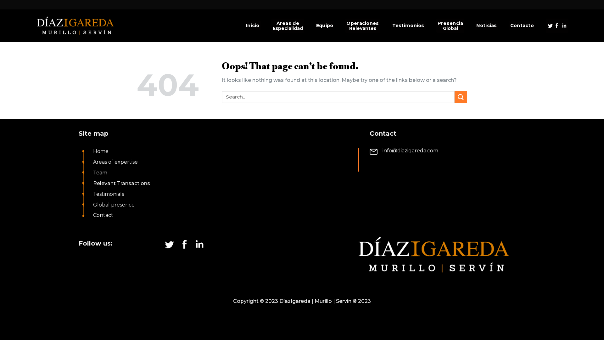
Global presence (114, 205)
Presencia (450, 23)
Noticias (486, 25)
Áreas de (288, 23)
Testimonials (108, 194)
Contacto (522, 25)
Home (101, 151)
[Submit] (461, 97)
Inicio (253, 25)
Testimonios (408, 25)
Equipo (324, 25)
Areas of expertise (115, 162)
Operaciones (362, 23)
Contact (103, 215)
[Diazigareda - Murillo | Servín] (82, 25)
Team (100, 173)
